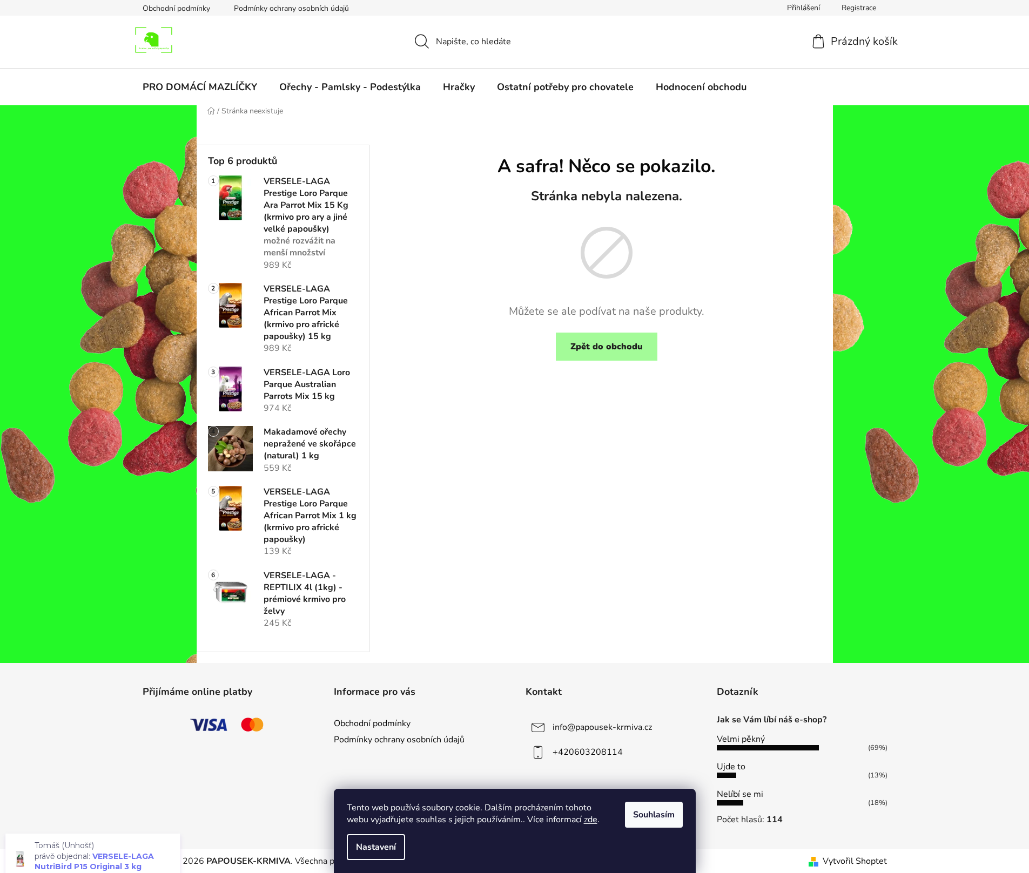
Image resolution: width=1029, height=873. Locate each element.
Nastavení (376, 847)
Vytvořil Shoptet (855, 861)
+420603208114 (588, 752)
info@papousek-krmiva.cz (602, 727)
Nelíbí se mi (740, 794)
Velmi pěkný (741, 739)
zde (590, 819)
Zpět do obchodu (606, 347)
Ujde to (731, 767)
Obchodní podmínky (176, 8)
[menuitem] (200, 87)
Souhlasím (654, 815)
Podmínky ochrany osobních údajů (291, 8)
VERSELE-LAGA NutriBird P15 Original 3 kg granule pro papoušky (94, 842)
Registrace (859, 8)
